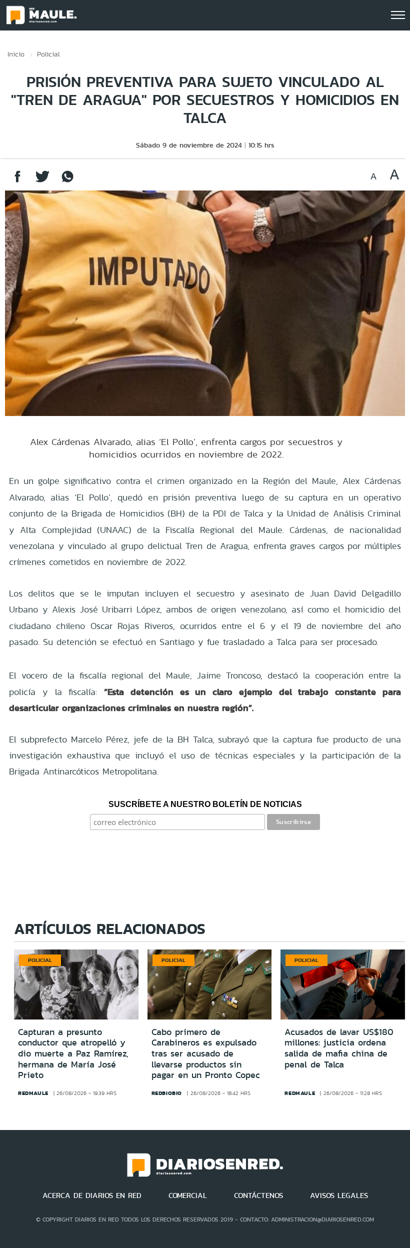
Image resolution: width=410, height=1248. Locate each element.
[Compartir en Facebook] (17, 181)
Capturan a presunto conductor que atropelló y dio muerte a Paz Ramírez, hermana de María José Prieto (73, 1054)
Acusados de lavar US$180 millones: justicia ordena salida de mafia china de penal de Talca (339, 1048)
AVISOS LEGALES (339, 1195)
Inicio (16, 54)
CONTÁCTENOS (258, 1195)
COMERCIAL (187, 1195)
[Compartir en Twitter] (42, 181)
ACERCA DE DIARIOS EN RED (92, 1195)
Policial (48, 54)
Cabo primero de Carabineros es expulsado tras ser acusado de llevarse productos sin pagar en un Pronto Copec (206, 1054)
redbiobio (167, 1093)
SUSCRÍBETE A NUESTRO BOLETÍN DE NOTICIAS (205, 804)
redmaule (33, 1093)
